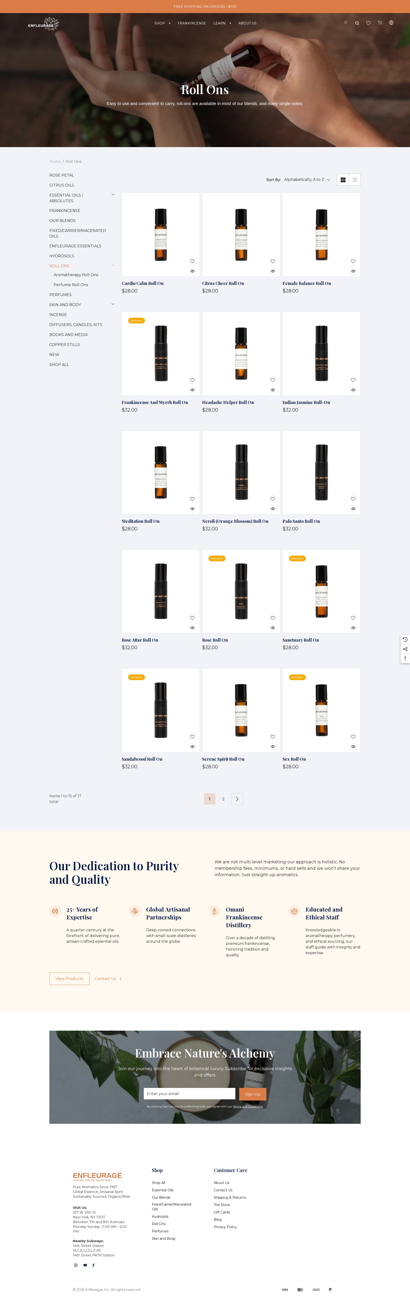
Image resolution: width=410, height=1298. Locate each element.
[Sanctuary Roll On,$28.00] (321, 591)
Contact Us (105, 978)
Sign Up (252, 1094)
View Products (69, 978)
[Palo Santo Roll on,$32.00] (321, 472)
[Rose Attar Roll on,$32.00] (161, 591)
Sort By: (273, 180)
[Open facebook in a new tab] (93, 1265)
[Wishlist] (189, 258)
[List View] (355, 180)
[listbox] (306, 180)
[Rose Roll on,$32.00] (241, 591)
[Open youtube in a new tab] (85, 1265)
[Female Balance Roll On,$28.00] (321, 234)
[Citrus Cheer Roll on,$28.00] (241, 234)
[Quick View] (189, 268)
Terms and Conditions (248, 1106)
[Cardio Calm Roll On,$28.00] (161, 234)
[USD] (391, 23)
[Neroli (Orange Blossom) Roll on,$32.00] (241, 472)
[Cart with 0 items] (380, 22)
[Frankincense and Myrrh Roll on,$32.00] (161, 353)
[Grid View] (343, 180)
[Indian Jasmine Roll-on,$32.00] (321, 353)
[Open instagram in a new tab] (76, 1265)
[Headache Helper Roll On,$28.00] (241, 353)
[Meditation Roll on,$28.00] (161, 472)
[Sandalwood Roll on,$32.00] (161, 710)
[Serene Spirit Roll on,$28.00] (241, 710)
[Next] (237, 799)
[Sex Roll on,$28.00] (321, 710)
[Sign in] (346, 23)
